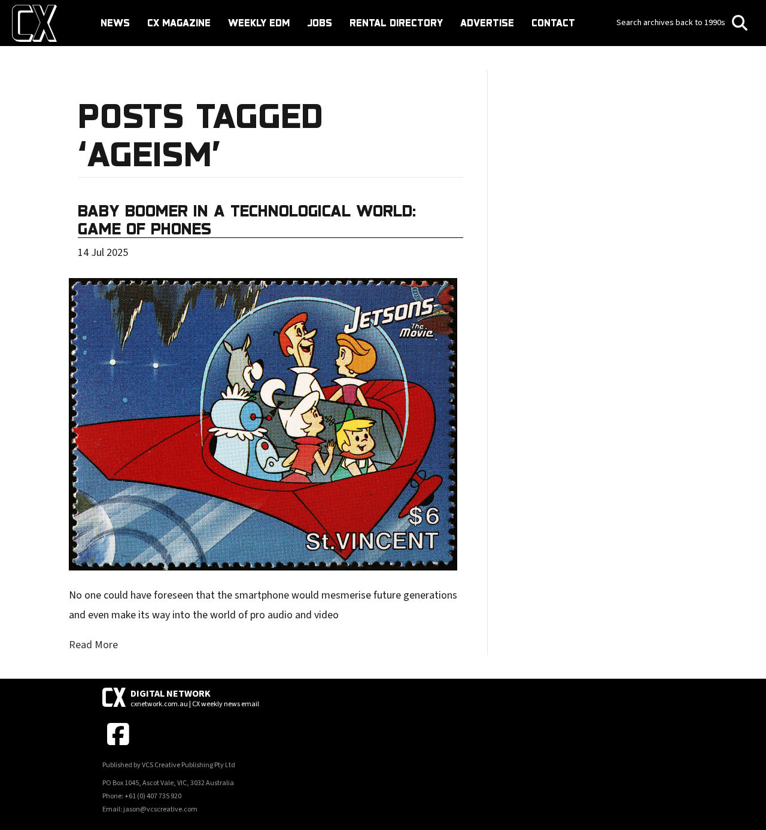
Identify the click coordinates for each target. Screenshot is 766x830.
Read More (93, 644)
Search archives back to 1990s (671, 23)
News (115, 22)
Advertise (487, 22)
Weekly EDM (259, 22)
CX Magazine (179, 22)
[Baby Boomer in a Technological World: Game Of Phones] (263, 423)
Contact (553, 22)
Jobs (319, 22)
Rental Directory (396, 22)
